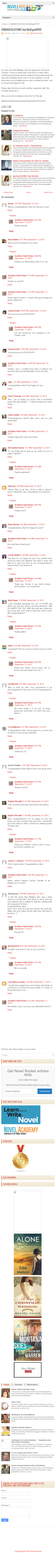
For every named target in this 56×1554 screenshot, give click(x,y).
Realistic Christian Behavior (21, 1427)
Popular (7, 1385)
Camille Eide (13, 684)
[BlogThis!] (5, 106)
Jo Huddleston (14, 727)
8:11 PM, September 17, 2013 (28, 840)
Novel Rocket (35, 1551)
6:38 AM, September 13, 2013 (33, 555)
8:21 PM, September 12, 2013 (32, 239)
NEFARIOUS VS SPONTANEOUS (23, 1415)
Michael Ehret (13, 946)
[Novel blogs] (20, 1172)
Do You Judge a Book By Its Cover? (24, 1453)
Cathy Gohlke (13, 415)
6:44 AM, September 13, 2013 (28, 579)
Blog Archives (32, 1385)
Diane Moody (13, 524)
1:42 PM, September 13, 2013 (37, 861)
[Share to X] (7, 106)
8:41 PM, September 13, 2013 (32, 946)
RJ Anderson (18, 115)
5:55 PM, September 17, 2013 (38, 982)
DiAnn (10, 646)
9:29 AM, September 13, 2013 (31, 684)
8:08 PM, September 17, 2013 (28, 257)
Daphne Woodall (15, 801)
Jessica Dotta (14, 311)
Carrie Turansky (14, 396)
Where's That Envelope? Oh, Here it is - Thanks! (30, 161)
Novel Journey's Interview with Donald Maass (28, 1465)
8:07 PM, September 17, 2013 (28, 221)
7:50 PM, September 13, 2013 (31, 894)
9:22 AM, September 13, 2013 (26, 646)
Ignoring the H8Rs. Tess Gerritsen (25, 176)
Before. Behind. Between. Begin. (23, 1389)
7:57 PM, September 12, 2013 (26, 203)
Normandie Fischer (16, 448)
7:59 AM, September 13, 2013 (31, 600)
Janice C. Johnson (16, 861)
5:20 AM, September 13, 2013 (32, 415)
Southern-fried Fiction (24, 220)
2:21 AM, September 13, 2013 (25, 382)
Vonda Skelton (14, 555)
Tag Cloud (18, 1385)
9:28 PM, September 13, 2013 (28, 927)
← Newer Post (7, 192)
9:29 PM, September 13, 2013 (28, 963)
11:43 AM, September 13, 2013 (35, 815)
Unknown (12, 486)
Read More (23, 126)
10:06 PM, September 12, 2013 (33, 311)
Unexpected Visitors (21, 131)
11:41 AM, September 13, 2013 (35, 801)
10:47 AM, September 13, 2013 (34, 765)
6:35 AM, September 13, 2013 (28, 467)
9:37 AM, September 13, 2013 (33, 727)
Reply (10, 210)
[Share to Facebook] (10, 106)
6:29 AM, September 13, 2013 (32, 524)
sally (10, 382)
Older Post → (49, 192)
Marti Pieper (13, 600)
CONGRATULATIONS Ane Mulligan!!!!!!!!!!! (21, 29)
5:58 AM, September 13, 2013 (29, 486)
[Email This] (2, 106)
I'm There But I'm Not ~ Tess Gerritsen (27, 146)
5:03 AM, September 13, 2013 (34, 396)
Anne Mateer (13, 239)
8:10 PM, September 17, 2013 (28, 747)
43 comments (37, 33)
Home (4, 24)
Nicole (10, 203)
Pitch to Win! (16, 1402)
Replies (13, 215)
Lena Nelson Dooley (16, 982)
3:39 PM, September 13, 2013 (28, 627)
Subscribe (45, 1091)
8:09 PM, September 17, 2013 (28, 663)
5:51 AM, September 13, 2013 (37, 448)
